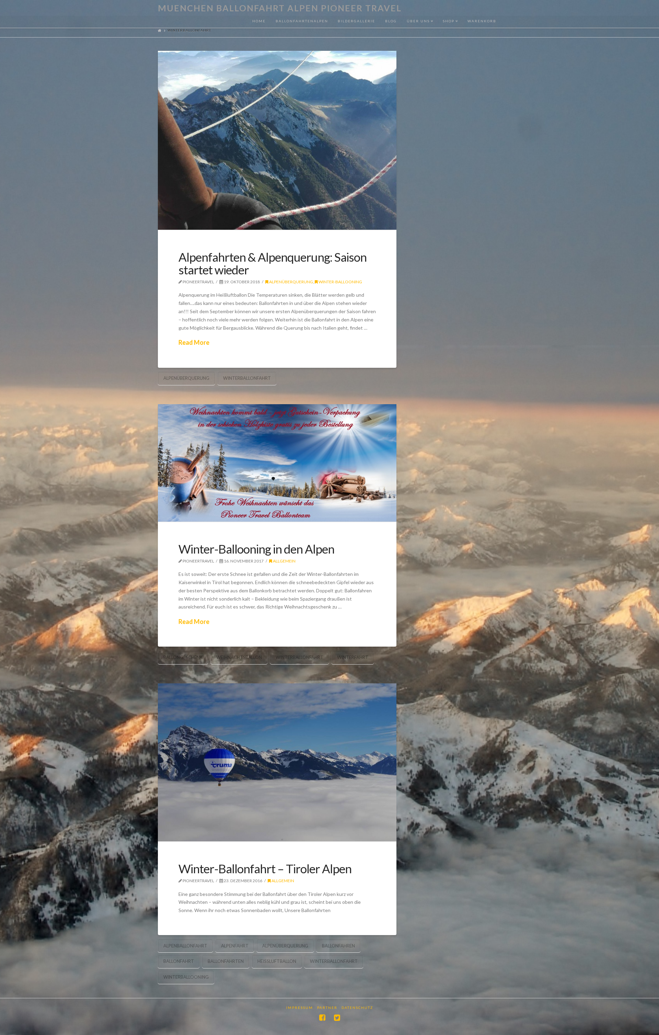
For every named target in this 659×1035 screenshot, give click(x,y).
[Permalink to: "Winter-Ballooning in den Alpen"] (277, 463)
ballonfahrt (178, 961)
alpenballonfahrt (185, 945)
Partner (327, 1007)
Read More (193, 342)
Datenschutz (357, 1007)
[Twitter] (337, 1017)
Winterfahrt (352, 657)
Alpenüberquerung (290, 281)
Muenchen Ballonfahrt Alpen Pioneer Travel (280, 8)
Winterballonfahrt (247, 378)
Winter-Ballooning (340, 281)
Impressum (299, 1007)
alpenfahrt (234, 945)
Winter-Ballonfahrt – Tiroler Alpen (264, 868)
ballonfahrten (226, 961)
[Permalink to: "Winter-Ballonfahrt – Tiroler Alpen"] (277, 762)
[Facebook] (322, 1017)
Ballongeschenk (183, 657)
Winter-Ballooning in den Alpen (256, 549)
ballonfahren (338, 945)
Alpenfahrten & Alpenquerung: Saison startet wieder (272, 263)
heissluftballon (276, 961)
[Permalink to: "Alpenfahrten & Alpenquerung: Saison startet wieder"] (277, 140)
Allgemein (284, 561)
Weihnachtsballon (239, 657)
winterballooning (186, 977)
